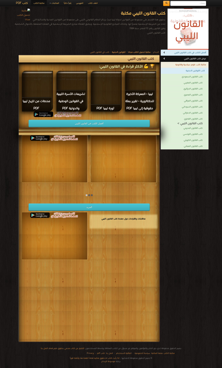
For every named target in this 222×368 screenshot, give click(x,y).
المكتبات (55, 3)
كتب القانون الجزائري (192, 89)
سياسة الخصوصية (142, 353)
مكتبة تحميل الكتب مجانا (145, 185)
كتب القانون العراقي (193, 101)
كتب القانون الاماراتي (192, 113)
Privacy (90, 353)
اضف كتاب (93, 3)
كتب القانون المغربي (193, 83)
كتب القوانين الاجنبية (195, 71)
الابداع (156, 52)
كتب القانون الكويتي (193, 140)
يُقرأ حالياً (67, 3)
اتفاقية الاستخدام (123, 353)
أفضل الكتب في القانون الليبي (89, 123)
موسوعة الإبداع (108, 361)
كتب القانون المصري (193, 95)
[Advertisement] (89, 301)
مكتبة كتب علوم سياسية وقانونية (190, 65)
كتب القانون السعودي (192, 77)
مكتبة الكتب (38, 3)
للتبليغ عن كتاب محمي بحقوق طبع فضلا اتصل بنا (62, 348)
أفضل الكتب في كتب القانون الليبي (190, 53)
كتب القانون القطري (193, 119)
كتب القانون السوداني (192, 107)
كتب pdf (101, 353)
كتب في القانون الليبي (99, 52)
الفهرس (79, 3)
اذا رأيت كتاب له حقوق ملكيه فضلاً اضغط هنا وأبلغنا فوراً (94, 358)
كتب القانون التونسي (192, 134)
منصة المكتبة (157, 353)
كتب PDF (22, 3)
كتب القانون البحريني (192, 128)
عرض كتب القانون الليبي (195, 59)
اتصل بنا (109, 353)
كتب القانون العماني (193, 146)
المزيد (89, 207)
